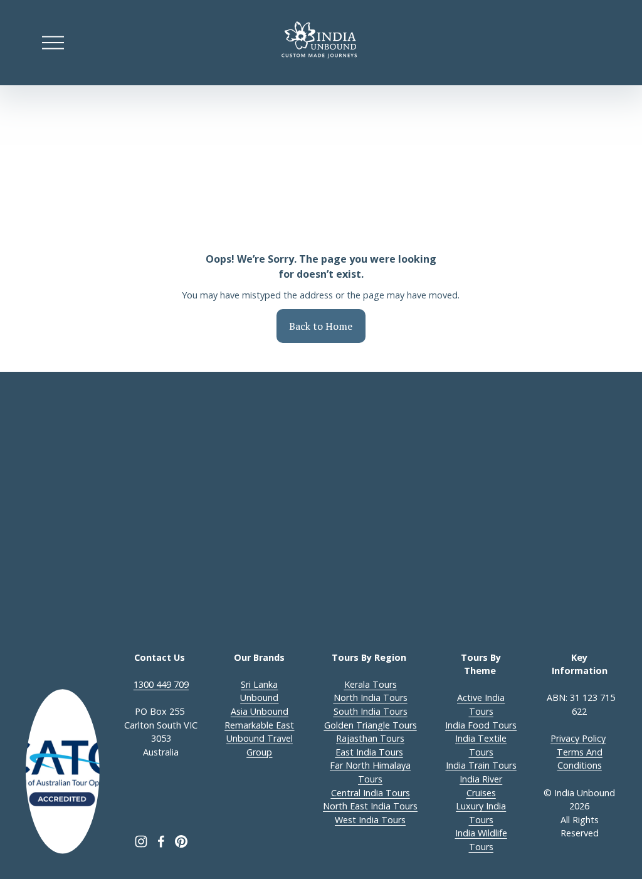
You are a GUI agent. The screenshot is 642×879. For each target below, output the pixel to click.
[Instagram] (141, 841)
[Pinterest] (181, 841)
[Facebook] (161, 841)
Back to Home (320, 326)
